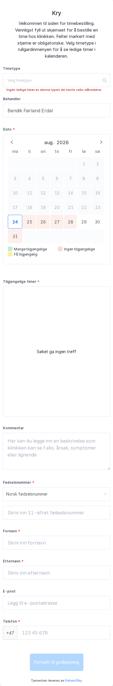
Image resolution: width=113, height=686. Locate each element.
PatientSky (73, 680)
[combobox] (56, 80)
